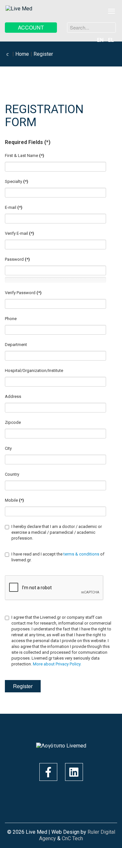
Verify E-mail (19, 233)
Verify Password (23, 292)
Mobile (14, 500)
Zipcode (13, 422)
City (8, 448)
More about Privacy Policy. (57, 664)
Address (13, 396)
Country (12, 474)
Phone (11, 318)
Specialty (16, 181)
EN (101, 40)
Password (17, 259)
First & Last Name (24, 155)
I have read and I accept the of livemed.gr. (57, 557)
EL (111, 40)
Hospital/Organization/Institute (34, 370)
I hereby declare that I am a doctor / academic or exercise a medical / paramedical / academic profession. (56, 532)
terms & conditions (81, 554)
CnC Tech (72, 838)
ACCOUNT (31, 27)
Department (16, 344)
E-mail (13, 207)
